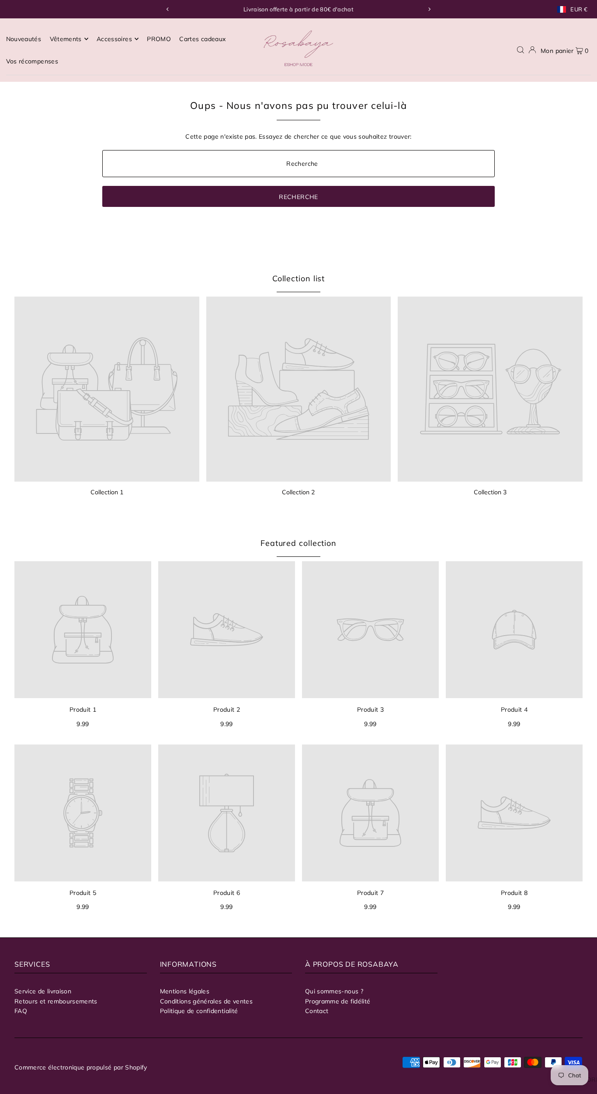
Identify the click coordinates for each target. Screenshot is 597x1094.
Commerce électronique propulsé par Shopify (80, 1067)
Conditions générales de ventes (206, 1001)
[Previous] (167, 9)
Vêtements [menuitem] (66, 39)
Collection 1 (106, 492)
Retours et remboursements (55, 1001)
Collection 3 (490, 492)
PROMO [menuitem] (159, 39)
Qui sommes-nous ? (334, 991)
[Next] (429, 9)
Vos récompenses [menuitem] (32, 61)
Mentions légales (185, 991)
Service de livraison (42, 991)
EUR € (578, 9)
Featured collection (298, 543)
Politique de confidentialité (199, 1011)
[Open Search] (520, 50)
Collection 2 (298, 492)
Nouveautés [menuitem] (24, 39)
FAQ (20, 1011)
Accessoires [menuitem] (114, 39)
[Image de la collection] (106, 389)
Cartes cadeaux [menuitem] (202, 39)
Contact (316, 1011)
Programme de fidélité (337, 1001)
